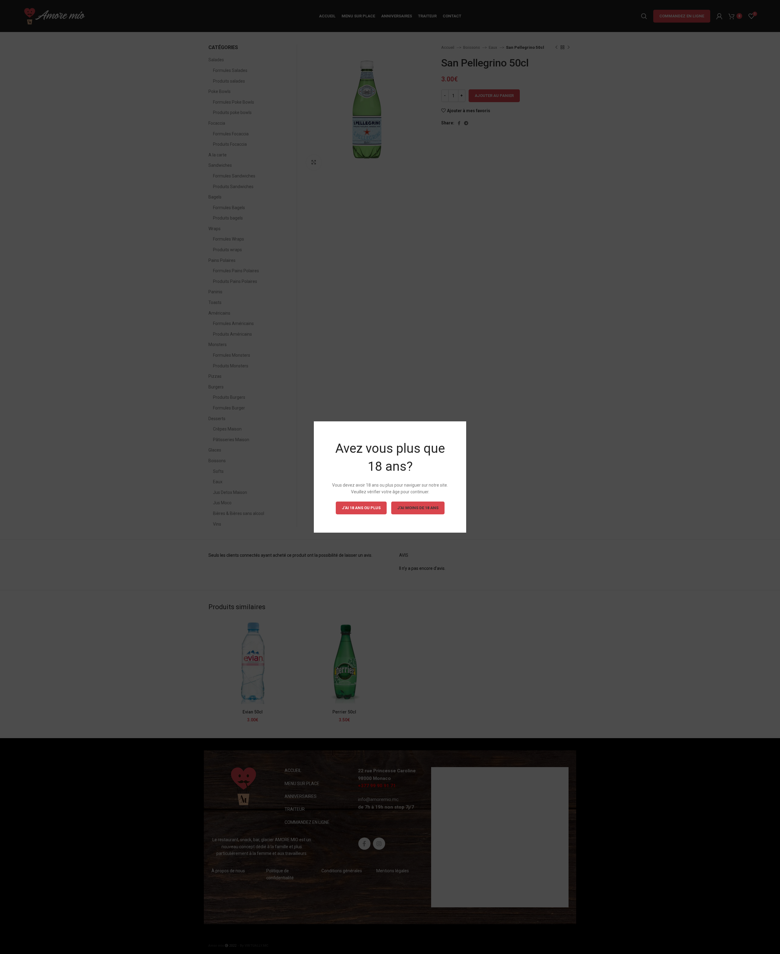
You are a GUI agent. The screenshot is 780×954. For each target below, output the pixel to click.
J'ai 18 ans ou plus (361, 508)
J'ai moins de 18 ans (417, 508)
